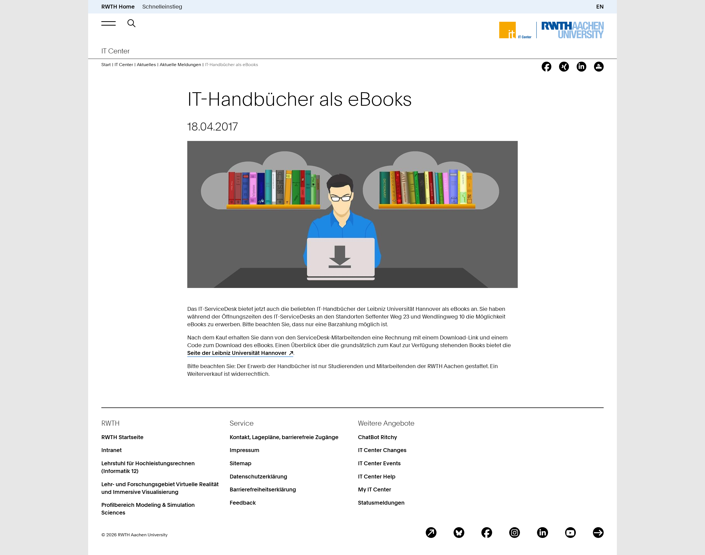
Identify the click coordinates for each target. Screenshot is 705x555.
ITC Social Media (598, 532)
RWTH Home (118, 6)
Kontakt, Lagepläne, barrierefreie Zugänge (284, 437)
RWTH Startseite (122, 437)
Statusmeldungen (381, 502)
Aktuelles (146, 64)
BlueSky (459, 532)
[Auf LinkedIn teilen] (581, 66)
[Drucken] (599, 66)
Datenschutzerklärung (258, 476)
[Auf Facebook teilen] (546, 66)
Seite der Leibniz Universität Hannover (236, 353)
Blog (431, 532)
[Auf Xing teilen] (564, 66)
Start (106, 64)
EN (600, 6)
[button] (108, 23)
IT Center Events (379, 463)
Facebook (486, 532)
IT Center (124, 64)
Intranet (111, 450)
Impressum (244, 450)
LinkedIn (542, 532)
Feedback (243, 502)
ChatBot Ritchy (377, 437)
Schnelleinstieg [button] (162, 6)
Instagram (514, 532)
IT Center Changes (382, 450)
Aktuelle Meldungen (180, 64)
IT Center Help (376, 476)
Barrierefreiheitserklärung (263, 489)
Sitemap (240, 463)
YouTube (570, 532)
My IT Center (374, 489)
